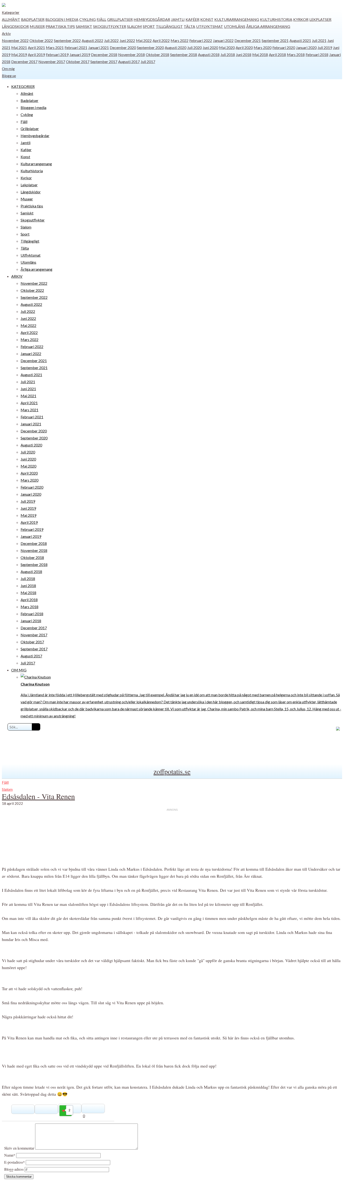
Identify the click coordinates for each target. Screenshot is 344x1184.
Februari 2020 (283, 47)
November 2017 (51, 61)
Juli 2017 (148, 61)
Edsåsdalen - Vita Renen (38, 796)
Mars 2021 (55, 47)
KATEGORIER (23, 86)
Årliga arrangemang (268, 26)
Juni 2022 (127, 40)
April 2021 (36, 47)
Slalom (134, 26)
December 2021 (247, 40)
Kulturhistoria (276, 19)
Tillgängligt (169, 26)
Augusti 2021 (300, 40)
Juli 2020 (194, 47)
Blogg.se (9, 75)
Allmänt (11, 19)
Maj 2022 (144, 40)
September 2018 (183, 54)
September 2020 (150, 47)
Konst (206, 19)
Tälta (189, 26)
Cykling (87, 19)
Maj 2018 (260, 54)
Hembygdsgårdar (152, 19)
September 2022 (67, 40)
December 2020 (123, 47)
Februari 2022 (200, 40)
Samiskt (84, 26)
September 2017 (103, 61)
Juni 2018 (243, 54)
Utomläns (234, 26)
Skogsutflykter (109, 26)
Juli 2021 (319, 40)
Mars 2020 (262, 47)
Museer (37, 26)
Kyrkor (300, 19)
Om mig (8, 68)
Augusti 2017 (129, 61)
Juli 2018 (227, 54)
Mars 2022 (179, 40)
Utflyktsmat (209, 26)
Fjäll (101, 19)
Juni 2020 (210, 47)
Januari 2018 (31, 620)
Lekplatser (320, 19)
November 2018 (131, 54)
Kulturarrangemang (236, 19)
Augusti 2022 (92, 40)
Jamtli (178, 19)
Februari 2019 (57, 54)
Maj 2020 (227, 47)
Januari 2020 (306, 47)
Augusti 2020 (175, 47)
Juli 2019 (325, 47)
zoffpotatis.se (172, 771)
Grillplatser (120, 19)
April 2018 (277, 54)
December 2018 (104, 54)
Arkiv (6, 33)
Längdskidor (15, 26)
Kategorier (10, 12)
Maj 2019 (19, 54)
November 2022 (15, 40)
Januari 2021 (98, 47)
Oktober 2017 (77, 61)
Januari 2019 (80, 54)
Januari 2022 (223, 40)
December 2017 (24, 61)
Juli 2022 (111, 40)
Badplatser (32, 19)
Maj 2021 (19, 47)
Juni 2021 (28, 388)
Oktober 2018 (157, 54)
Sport (149, 26)
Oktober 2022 (41, 40)
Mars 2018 (296, 54)
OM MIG (18, 670)
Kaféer (192, 19)
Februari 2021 (76, 47)
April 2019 (36, 54)
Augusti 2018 (209, 54)
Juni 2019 (28, 508)
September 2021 (275, 40)
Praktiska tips (60, 26)
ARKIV (16, 276)
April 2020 (244, 47)
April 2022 (161, 40)
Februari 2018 (317, 54)
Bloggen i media (61, 19)
